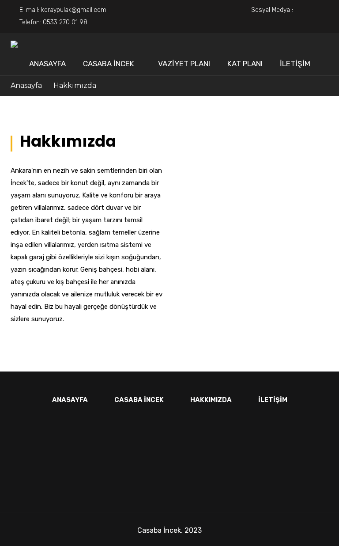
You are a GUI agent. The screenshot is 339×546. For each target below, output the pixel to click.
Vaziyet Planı (184, 63)
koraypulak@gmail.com (73, 10)
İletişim (295, 63)
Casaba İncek (108, 63)
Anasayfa (47, 63)
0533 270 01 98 (65, 22)
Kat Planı (245, 63)
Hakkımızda (211, 400)
